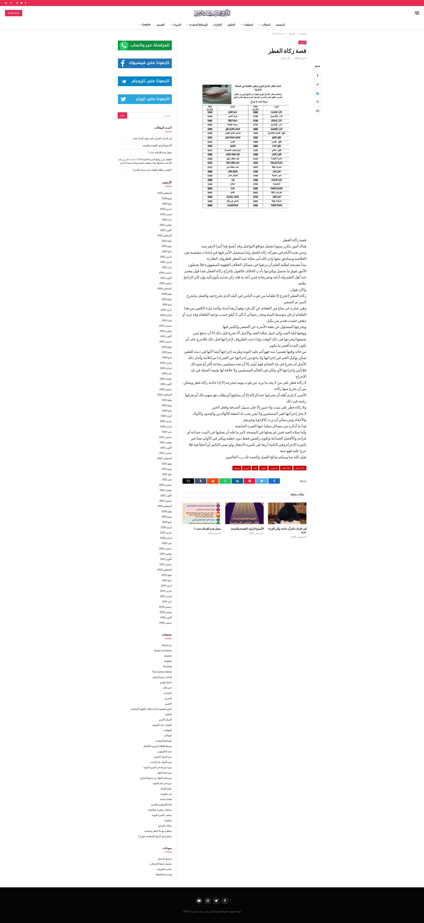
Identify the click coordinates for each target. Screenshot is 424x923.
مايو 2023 (167, 357)
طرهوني (274, 468)
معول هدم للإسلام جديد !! (207, 528)
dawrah (168, 655)
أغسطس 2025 (164, 235)
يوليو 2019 (167, 574)
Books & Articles (163, 650)
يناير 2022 (167, 431)
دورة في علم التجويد (162, 783)
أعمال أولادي (166, 682)
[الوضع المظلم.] (11, 3)
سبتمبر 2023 (165, 341)
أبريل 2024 (166, 309)
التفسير (168, 703)
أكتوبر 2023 (166, 336)
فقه (255, 468)
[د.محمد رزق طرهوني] (212, 13)
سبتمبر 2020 (165, 500)
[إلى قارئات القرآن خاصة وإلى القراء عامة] (287, 513)
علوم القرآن (166, 788)
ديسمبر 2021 (165, 437)
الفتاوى (231, 24)
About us (167, 645)
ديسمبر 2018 (165, 606)
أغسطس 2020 (164, 506)
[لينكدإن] (317, 93)
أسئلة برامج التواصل (162, 677)
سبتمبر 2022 (165, 389)
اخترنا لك (167, 687)
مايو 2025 (167, 251)
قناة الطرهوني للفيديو (161, 804)
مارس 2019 (166, 590)
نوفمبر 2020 (166, 490)
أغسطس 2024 (164, 288)
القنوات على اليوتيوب (162, 724)
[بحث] (6, 3)
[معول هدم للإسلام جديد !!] (202, 513)
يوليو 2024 (167, 293)
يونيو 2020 (167, 516)
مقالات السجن (165, 825)
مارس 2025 (166, 256)
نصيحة (237, 468)
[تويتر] (317, 84)
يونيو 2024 (167, 299)
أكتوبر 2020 (166, 495)
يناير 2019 (167, 601)
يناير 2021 (167, 479)
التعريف (160, 24)
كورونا (246, 468)
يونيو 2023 (167, 352)
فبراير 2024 (166, 315)
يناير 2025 (167, 267)
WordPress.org (164, 874)
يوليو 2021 (167, 463)
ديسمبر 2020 (165, 484)
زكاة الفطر (300, 468)
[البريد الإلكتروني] (317, 110)
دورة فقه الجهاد (164, 772)
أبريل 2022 (166, 415)
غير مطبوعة (166, 793)
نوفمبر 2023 (166, 330)
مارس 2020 (166, 532)
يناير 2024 (167, 320)
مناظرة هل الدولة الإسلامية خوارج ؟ (155, 836)
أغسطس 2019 (164, 569)
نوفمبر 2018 (166, 612)
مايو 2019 (167, 580)
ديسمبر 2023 (165, 325)
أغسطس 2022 (164, 394)
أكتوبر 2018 (166, 617)
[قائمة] (417, 13)
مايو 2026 (167, 203)
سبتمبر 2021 (165, 452)
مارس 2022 (166, 421)
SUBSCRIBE (13, 13)
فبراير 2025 (166, 261)
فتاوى (263, 468)
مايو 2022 (167, 410)
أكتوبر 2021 (166, 447)
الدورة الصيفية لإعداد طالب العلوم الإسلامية (151, 708)
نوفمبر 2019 (166, 553)
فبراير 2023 (166, 368)
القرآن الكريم (165, 719)
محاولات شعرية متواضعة (160, 809)
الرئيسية (280, 24)
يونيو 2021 (167, 468)
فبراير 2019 (166, 596)
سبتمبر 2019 (165, 564)
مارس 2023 (166, 362)
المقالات (266, 24)
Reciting (167, 666)
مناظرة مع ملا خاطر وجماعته (158, 830)
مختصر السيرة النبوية (162, 815)
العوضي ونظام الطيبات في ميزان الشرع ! (152, 169)
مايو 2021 (167, 474)
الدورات (177, 24)
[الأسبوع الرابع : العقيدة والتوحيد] (244, 513)
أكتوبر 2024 (166, 277)
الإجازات (217, 24)
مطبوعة (168, 820)
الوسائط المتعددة (198, 24)
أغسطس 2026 (164, 192)
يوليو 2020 (167, 511)
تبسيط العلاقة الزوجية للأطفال (157, 746)
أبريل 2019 (166, 585)
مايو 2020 (167, 521)
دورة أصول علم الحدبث (161, 762)
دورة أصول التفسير (163, 756)
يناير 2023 (167, 373)
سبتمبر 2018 (165, 622)
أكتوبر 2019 (166, 559)
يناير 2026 (167, 219)
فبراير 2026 (166, 214)
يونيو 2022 (167, 405)
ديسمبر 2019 (165, 548)
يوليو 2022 (167, 399)
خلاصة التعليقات (164, 869)
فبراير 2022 (166, 426)
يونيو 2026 (167, 198)
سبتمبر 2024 (165, 283)
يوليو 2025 (167, 240)
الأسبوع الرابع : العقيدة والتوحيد (247, 528)
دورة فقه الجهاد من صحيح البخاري (156, 777)
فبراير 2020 (166, 537)
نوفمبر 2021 (166, 442)
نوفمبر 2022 (166, 378)
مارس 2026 (166, 208)
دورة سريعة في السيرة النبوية (157, 767)
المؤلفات (248, 24)
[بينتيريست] (317, 102)
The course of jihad (162, 671)
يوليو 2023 (167, 346)
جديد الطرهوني (164, 751)
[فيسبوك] (317, 75)
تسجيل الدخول (165, 858)
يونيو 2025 (167, 246)
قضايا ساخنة (166, 799)
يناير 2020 (167, 543)
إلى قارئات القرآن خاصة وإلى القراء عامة (287, 530)
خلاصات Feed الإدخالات (160, 863)
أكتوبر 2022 (166, 383)
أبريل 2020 (166, 527)
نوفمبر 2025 (166, 224)
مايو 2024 (167, 304)
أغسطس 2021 (164, 458)
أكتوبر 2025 (166, 230)
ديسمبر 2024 (165, 272)
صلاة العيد (286, 468)
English (146, 24)
